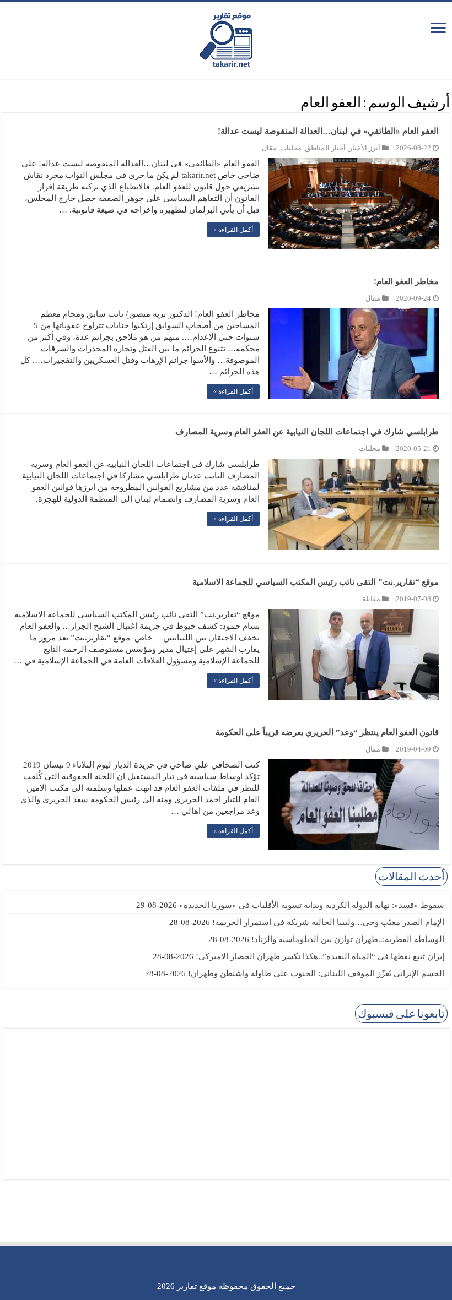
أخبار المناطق (325, 148)
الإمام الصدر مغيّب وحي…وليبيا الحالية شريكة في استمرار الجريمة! (328, 922)
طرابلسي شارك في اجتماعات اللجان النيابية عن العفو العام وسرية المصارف (307, 431)
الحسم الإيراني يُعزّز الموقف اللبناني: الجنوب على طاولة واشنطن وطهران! (316, 973)
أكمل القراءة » (233, 229)
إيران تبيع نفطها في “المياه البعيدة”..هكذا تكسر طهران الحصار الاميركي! (320, 956)
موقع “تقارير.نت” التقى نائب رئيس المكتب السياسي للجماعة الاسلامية (315, 582)
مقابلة (371, 599)
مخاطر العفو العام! (406, 281)
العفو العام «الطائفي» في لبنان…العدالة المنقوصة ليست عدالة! (328, 131)
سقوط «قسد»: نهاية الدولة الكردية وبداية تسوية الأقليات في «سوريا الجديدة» (311, 905)
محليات (291, 148)
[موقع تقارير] (226, 38)
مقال (269, 148)
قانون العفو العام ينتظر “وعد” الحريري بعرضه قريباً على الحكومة (327, 732)
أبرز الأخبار (364, 148)
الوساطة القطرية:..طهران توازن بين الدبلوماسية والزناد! (347, 939)
